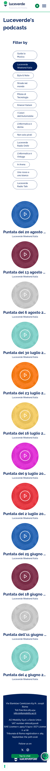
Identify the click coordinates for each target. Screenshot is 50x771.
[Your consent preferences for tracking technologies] (4, 766)
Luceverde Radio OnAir (23, 144)
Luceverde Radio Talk (22, 185)
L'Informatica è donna (24, 125)
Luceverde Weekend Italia (24, 66)
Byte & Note (23, 75)
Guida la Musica (21, 55)
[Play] (25, 214)
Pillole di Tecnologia (22, 96)
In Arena (21, 164)
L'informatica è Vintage (24, 155)
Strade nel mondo (22, 85)
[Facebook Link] (27, 750)
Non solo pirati (24, 135)
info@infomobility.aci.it (25, 713)
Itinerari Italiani (24, 105)
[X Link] (22, 750)
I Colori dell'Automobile (25, 114)
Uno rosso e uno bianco (23, 174)
